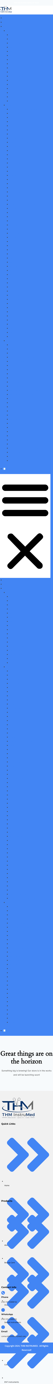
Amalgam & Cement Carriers (21, 175)
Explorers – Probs (17, 242)
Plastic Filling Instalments (20, 332)
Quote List (13, 469)
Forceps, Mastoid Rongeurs (21, 382)
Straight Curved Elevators (20, 142)
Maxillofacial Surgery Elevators (22, 394)
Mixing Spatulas (16, 275)
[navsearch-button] (30, 10)
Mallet (12, 262)
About (7, 22)
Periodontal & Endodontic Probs (23, 295)
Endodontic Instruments (20, 229)
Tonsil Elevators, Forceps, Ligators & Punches (29, 452)
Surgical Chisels (16, 151)
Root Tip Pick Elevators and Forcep (24, 130)
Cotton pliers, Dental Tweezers (22, 213)
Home (6, 18)
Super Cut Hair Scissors (19, 97)
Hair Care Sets (15, 47)
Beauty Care (11, 31)
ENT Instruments (13, 341)
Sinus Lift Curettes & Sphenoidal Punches (27, 444)
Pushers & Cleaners (17, 84)
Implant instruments (18, 254)
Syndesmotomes (16, 155)
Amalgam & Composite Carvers (22, 180)
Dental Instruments (14, 105)
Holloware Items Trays (19, 250)
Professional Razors (18, 76)
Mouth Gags (14, 279)
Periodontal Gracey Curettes (21, 308)
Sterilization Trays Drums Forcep (23, 138)
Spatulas (13, 134)
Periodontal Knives (17, 312)
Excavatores (14, 237)
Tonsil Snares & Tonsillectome (22, 456)
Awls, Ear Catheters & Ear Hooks (23, 353)
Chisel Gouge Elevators (19, 200)
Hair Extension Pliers (18, 51)
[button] (25, 526)
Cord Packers (15, 208)
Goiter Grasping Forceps (20, 386)
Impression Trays (16, 258)
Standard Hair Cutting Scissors (22, 89)
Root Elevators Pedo (18, 113)
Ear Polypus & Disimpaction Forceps (25, 366)
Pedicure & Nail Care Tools (21, 64)
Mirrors (12, 270)
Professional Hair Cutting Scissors (24, 68)
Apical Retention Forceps (20, 184)
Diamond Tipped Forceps (20, 221)
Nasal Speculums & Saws (20, 415)
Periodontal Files (16, 304)
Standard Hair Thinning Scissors (23, 93)
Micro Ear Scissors (17, 407)
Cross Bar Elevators (18, 217)
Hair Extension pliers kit (19, 56)
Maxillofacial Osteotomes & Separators (26, 390)
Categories (10, 26)
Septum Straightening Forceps (22, 440)
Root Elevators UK (17, 118)
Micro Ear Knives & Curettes (21, 403)
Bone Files (14, 188)
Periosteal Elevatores (18, 320)
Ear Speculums (15, 374)
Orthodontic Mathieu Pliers (21, 287)
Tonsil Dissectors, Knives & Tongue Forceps (28, 448)
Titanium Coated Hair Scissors (22, 101)
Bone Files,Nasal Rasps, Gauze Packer (26, 357)
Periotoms (13, 324)
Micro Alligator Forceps (19, 399)
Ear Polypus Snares (17, 370)
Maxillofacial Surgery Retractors (23, 419)
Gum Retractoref (16, 246)
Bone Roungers (16, 192)
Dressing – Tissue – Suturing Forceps (25, 225)
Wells (11, 171)
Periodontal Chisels (17, 299)
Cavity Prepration (16, 196)
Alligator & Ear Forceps (19, 349)
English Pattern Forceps (19, 233)
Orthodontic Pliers (17, 291)
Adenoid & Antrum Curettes (21, 345)
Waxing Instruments (18, 167)
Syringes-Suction (16, 159)
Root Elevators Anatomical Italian (23, 109)
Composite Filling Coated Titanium (24, 204)
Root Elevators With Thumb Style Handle (27, 122)
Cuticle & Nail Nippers (18, 39)
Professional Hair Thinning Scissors (25, 72)
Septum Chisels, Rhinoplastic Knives (25, 436)
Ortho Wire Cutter (17, 283)
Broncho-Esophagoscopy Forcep (24, 361)
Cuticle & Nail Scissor (18, 43)
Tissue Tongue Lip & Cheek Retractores (26, 163)
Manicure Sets (15, 60)
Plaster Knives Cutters (19, 328)
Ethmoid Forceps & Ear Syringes (23, 378)
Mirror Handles (15, 266)
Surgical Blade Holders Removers (24, 146)
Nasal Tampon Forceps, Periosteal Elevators (28, 432)
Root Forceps (15, 126)
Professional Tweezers (19, 80)
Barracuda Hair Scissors (19, 35)
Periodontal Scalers (17, 316)
